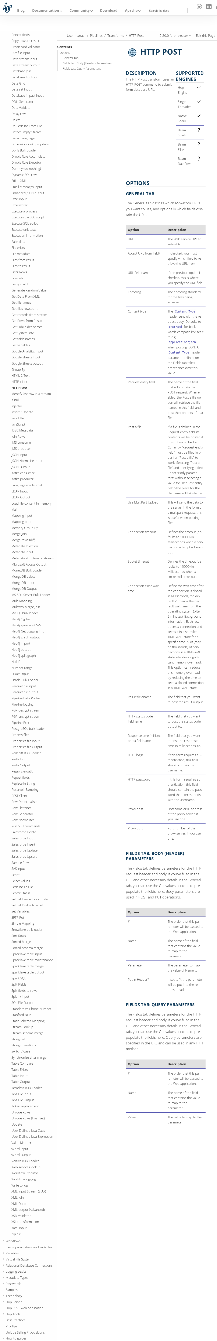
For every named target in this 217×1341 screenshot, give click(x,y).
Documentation (45, 10)
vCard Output (21, 1154)
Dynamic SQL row (24, 174)
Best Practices (15, 1320)
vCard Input (19, 1148)
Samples (12, 1289)
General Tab (70, 58)
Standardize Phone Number (31, 1008)
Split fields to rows (24, 990)
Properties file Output (26, 746)
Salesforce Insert (23, 844)
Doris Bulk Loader (24, 150)
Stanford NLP (21, 1014)
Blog (21, 10)
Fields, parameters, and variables (29, 1247)
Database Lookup (24, 77)
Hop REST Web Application (24, 1308)
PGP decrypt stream (25, 710)
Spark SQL (18, 978)
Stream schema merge (27, 1033)
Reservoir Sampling (25, 789)
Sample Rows (20, 862)
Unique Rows (20, 1112)
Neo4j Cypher (21, 619)
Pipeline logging (22, 704)
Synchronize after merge (28, 1057)
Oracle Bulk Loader (24, 680)
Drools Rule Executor (26, 162)
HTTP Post (19, 387)
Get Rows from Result (26, 320)
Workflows (13, 1241)
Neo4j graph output (25, 637)
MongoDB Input (22, 582)
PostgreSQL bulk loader (28, 728)
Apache (131, 10)
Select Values (20, 880)
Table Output (20, 1081)
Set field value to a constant (31, 899)
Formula (17, 278)
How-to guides (16, 1338)
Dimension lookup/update (30, 144)
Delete (16, 119)
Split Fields (18, 984)
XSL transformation (25, 1221)
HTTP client (19, 381)
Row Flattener (21, 807)
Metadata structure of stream (32, 558)
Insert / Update (22, 412)
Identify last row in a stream (31, 393)
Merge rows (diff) (23, 540)
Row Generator (22, 814)
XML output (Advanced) (28, 1209)
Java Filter (18, 418)
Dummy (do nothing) (26, 168)
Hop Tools (13, 1314)
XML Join (17, 1197)
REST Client (19, 795)
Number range (21, 667)
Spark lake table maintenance (32, 960)
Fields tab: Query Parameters (82, 69)
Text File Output (22, 1100)
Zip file (16, 1234)
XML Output (20, 1203)
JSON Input (19, 454)
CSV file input (20, 52)
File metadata (21, 253)
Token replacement (25, 1106)
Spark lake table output (27, 972)
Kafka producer (22, 479)
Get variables (20, 345)
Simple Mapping (22, 923)
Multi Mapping (21, 600)
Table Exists (19, 1069)
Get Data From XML (25, 296)
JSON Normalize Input (26, 460)
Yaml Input (19, 1227)
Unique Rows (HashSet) (28, 1118)
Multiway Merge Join (25, 606)
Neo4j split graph (23, 655)
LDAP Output (20, 497)
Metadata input (22, 552)
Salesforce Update (24, 850)
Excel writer (19, 205)
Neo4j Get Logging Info (28, 631)
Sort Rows (18, 935)
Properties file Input (25, 740)
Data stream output (25, 65)
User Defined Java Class (28, 1130)
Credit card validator (25, 46)
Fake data (18, 241)
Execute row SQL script (27, 217)
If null (15, 399)
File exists (18, 247)
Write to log (19, 1185)
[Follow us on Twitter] (200, 8)
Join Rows (18, 436)
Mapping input (21, 515)
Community (80, 10)
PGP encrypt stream (25, 716)
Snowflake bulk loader (27, 929)
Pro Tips (11, 1326)
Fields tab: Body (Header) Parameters (87, 63)
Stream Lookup (22, 1026)
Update (16, 1124)
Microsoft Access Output (28, 564)
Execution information (27, 235)
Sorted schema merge (27, 947)
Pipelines (96, 35)
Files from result (22, 259)
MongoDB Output (24, 588)
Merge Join (19, 533)
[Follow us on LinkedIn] (209, 8)
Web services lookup (25, 1167)
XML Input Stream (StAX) (28, 1191)
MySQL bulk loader (24, 613)
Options (65, 53)
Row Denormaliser (24, 801)
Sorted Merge (21, 941)
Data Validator (21, 107)
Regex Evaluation (23, 771)
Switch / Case (20, 1051)
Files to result (20, 265)
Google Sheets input (25, 357)
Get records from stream (29, 314)
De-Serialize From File (26, 125)
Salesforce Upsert (24, 856)
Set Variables (20, 911)
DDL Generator (22, 101)
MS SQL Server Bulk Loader (30, 594)
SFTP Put (17, 917)
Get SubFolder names (26, 326)
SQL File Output (22, 1002)
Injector (16, 406)
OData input (20, 673)
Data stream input (24, 59)
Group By (18, 369)
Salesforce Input (23, 838)
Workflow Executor (24, 1173)
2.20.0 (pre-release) (174, 35)
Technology (14, 1295)
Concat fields (20, 34)
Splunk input (20, 996)
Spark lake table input (26, 954)
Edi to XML (18, 180)
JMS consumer (21, 442)
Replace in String (23, 783)
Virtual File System (18, 1259)
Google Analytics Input (27, 351)
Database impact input (27, 95)
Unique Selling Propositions (25, 1332)
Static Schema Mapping (28, 1020)
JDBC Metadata (22, 430)
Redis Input (19, 759)
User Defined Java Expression (32, 1136)
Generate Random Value (28, 290)
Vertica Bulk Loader (25, 1161)
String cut (18, 1039)
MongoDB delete (23, 576)
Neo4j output (21, 649)
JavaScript (18, 424)
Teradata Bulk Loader (26, 1087)
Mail (14, 509)
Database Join (21, 71)
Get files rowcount (24, 308)
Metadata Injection (24, 546)
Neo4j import (20, 643)
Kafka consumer (23, 473)
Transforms (115, 35)
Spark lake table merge (27, 966)
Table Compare (22, 1063)
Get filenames (21, 302)
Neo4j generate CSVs (26, 625)
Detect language (23, 138)
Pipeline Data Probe (25, 698)
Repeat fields (20, 777)
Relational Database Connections (29, 1265)
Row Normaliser (22, 820)
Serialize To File (22, 886)
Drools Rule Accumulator (29, 156)
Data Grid (18, 83)
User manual (76, 35)
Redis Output (20, 765)
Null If (15, 661)
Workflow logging (23, 1179)
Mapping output (23, 521)
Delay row (18, 113)
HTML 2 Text (20, 375)
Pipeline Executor (23, 722)
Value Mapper (21, 1142)
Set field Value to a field (28, 905)
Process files (20, 734)
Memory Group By (24, 527)
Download (108, 10)
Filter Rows (19, 272)
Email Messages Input (26, 186)
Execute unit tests (23, 229)
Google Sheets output (27, 363)
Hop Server (14, 1302)
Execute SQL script (24, 223)
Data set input (21, 89)
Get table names (23, 339)
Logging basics (16, 1271)
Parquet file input (23, 686)
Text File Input (21, 1094)
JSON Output (20, 466)
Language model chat (26, 485)
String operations (23, 1045)
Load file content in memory (31, 503)
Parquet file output (24, 692)
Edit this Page (205, 35)
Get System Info (22, 333)
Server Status (20, 893)
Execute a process (24, 211)
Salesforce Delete (23, 832)
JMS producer (21, 448)
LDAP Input (19, 491)
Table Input (19, 1075)
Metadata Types (17, 1277)
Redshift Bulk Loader (26, 753)
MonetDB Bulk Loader (27, 570)
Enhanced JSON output (27, 193)
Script (15, 874)
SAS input (18, 868)
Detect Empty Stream (26, 132)
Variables (12, 1253)
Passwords (13, 1283)
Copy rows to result (25, 40)
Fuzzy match (20, 284)
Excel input (19, 199)
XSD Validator (21, 1215)
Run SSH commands (25, 826)
